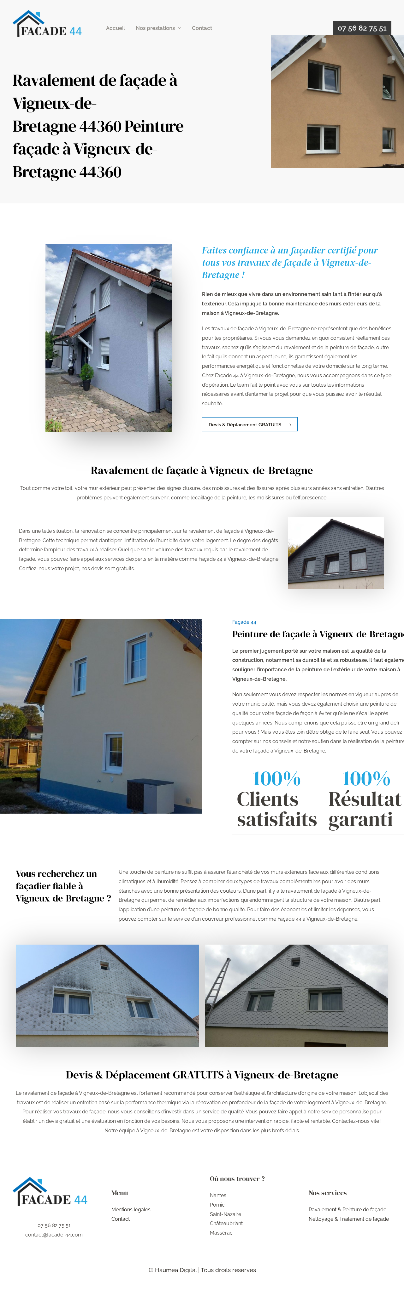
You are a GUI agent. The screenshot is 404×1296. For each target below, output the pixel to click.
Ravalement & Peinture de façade (347, 1210)
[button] (362, 28)
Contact (202, 28)
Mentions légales (131, 1210)
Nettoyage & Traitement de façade (349, 1219)
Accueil (115, 28)
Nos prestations (155, 28)
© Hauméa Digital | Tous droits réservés (202, 1269)
